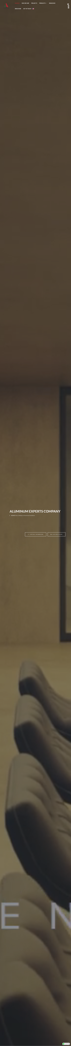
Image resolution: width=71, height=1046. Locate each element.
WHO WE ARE (25, 3)
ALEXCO (17, 3)
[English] (33, 8)
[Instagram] (68, 6)
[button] (46, 3)
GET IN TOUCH (27, 8)
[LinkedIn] (68, 7)
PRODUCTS (42, 3)
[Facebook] (68, 4)
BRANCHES (52, 3)
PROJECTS (34, 3)
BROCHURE (18, 8)
